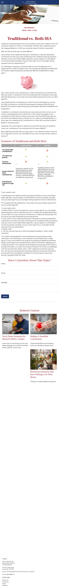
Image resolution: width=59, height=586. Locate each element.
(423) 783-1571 (10, 561)
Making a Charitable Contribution (39, 337)
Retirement (5, 580)
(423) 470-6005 (10, 563)
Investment (5, 582)
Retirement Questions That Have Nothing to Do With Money (42, 374)
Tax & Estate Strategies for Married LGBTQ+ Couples (14, 337)
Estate (4, 583)
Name (3, 264)
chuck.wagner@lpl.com (8, 574)
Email (3, 273)
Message (4, 282)
